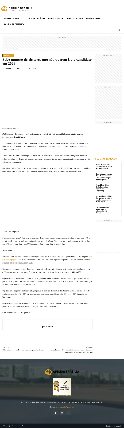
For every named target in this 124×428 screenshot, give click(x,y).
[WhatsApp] (84, 68)
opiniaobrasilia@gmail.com (65, 407)
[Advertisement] (62, 44)
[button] (119, 30)
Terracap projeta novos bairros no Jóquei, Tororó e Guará (102, 210)
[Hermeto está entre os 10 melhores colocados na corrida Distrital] (117, 166)
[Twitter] (79, 68)
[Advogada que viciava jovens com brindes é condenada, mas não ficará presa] (117, 198)
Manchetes (8, 55)
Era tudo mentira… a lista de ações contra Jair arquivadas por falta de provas (104, 177)
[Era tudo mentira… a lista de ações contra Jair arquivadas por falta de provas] (117, 176)
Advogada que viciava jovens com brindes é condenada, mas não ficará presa (104, 199)
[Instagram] (62, 413)
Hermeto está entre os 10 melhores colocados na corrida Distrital (104, 166)
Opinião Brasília (12, 69)
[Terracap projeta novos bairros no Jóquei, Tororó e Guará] (117, 209)
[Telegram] (90, 68)
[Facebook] (73, 68)
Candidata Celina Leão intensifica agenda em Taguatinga (102, 188)
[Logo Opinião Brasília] (16, 8)
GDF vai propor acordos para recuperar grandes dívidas (23, 350)
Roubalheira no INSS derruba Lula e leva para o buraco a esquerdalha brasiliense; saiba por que (71, 351)
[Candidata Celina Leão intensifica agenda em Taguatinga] (117, 187)
